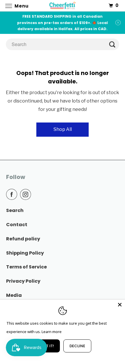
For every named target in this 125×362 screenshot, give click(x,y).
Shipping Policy (25, 253)
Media (14, 295)
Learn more (52, 331)
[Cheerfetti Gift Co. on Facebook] (12, 194)
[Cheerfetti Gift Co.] (62, 5)
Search (15, 210)
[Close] (120, 305)
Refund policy (23, 238)
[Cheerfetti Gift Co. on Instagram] (26, 194)
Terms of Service (26, 267)
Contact (16, 224)
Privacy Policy (23, 281)
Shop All (62, 129)
